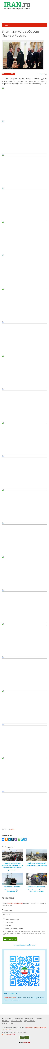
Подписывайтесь (10, 998)
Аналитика (29, 1018)
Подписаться (11, 939)
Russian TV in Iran (8, 1023)
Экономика (9, 922)
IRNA (12, 829)
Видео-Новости (29, 1021)
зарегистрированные (15, 903)
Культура (38, 1018)
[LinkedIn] (9, 839)
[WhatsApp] (19, 839)
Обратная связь (9, 1034)
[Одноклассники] (6, 839)
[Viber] (15, 839)
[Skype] (22, 839)
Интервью (5, 1021)
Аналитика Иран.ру (12, 919)
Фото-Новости (16, 1021)
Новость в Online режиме (14, 929)
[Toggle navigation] (6, 25)
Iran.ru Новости (10, 993)
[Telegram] (25, 839)
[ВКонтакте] (3, 839)
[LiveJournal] (12, 839)
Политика (8, 925)
